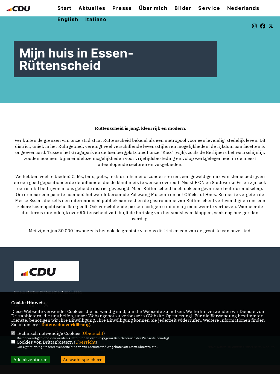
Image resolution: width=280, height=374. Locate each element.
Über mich (153, 8)
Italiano (96, 19)
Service (209, 8)
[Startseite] (46, 271)
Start (64, 8)
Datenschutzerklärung (65, 324)
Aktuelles (92, 8)
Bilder (182, 8)
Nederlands (243, 8)
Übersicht (93, 333)
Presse (122, 8)
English (67, 19)
